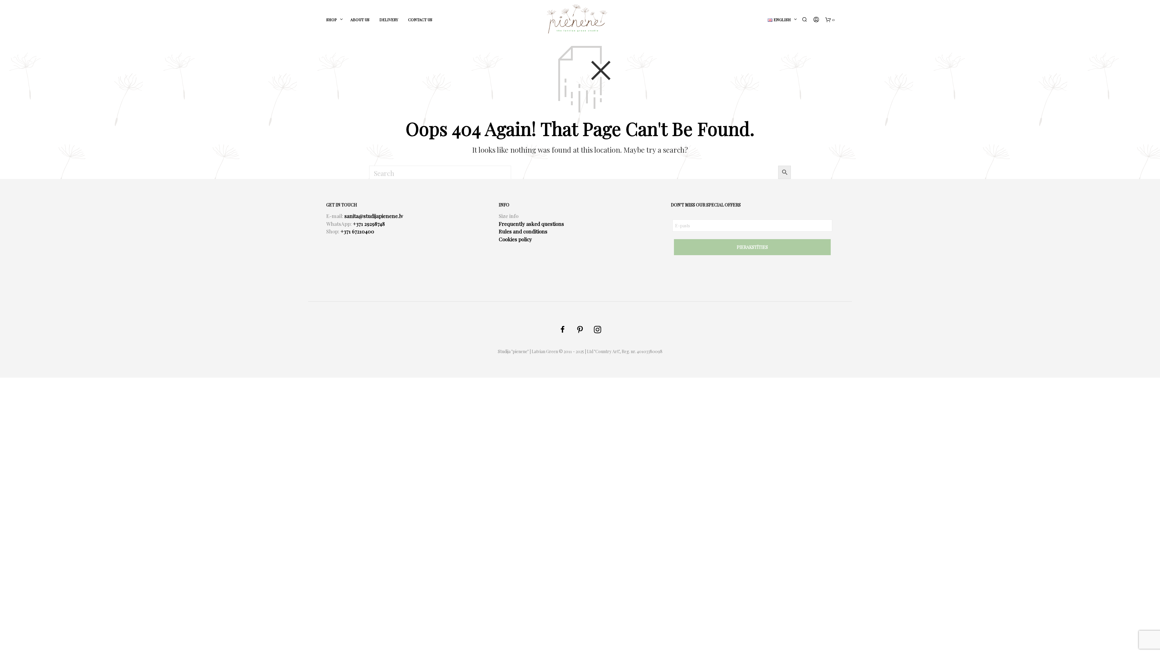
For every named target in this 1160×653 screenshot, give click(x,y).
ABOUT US (359, 19)
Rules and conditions (523, 231)
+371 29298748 (369, 223)
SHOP (331, 19)
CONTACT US (420, 19)
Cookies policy (515, 239)
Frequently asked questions (531, 223)
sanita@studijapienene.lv (373, 216)
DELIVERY (388, 19)
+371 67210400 (357, 231)
